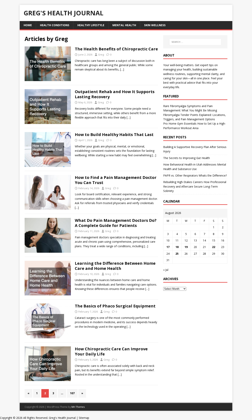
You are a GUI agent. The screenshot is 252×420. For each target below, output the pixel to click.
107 (72, 393)
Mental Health (124, 25)
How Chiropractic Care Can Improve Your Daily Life (111, 351)
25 (177, 253)
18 (177, 247)
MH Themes (78, 407)
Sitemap (84, 418)
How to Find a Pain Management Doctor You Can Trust (116, 180)
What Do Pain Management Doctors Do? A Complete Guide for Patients (116, 223)
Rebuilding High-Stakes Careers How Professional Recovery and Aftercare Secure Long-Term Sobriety (194, 186)
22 (213, 247)
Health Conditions (54, 25)
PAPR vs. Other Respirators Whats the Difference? (195, 175)
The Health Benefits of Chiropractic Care (116, 49)
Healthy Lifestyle (90, 25)
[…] (122, 69)
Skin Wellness (155, 25)
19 (186, 247)
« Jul (165, 270)
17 (168, 247)
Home (28, 25)
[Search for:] (195, 42)
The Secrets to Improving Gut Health (186, 158)
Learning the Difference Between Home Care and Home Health (115, 266)
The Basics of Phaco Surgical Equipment (115, 306)
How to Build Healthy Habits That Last (114, 134)
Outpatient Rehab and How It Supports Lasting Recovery (115, 94)
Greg (101, 54)
